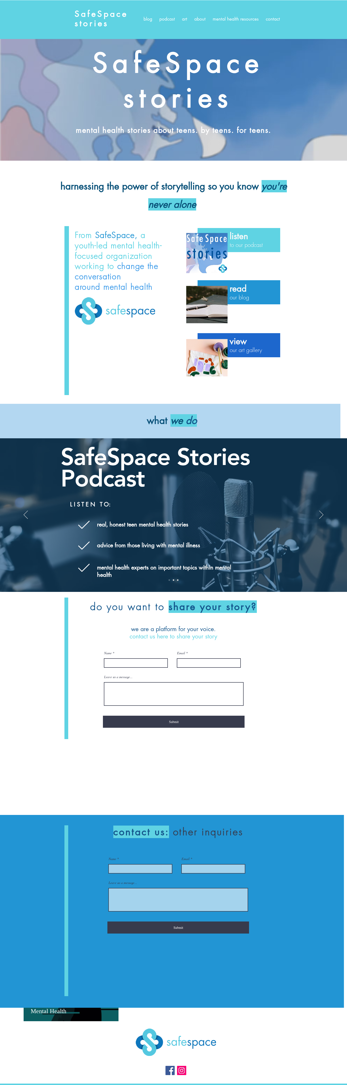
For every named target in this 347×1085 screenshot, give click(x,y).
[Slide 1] (169, 580)
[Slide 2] (173, 580)
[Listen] (207, 253)
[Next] (321, 515)
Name (108, 653)
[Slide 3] (177, 580)
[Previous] (26, 515)
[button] (273, 19)
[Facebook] (170, 1070)
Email (181, 653)
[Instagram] (181, 1070)
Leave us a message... (118, 677)
